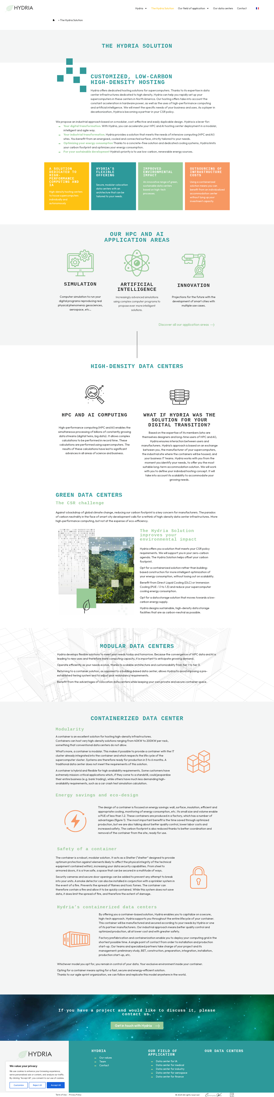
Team (102, 1061)
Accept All (56, 1085)
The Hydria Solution (162, 8)
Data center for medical (170, 1065)
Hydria (139, 8)
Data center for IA (166, 1061)
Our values (105, 1057)
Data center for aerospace (171, 1072)
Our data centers (223, 8)
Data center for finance (170, 1076)
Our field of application (191, 8)
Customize (19, 1085)
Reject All (37, 1085)
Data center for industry (170, 1069)
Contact (242, 8)
